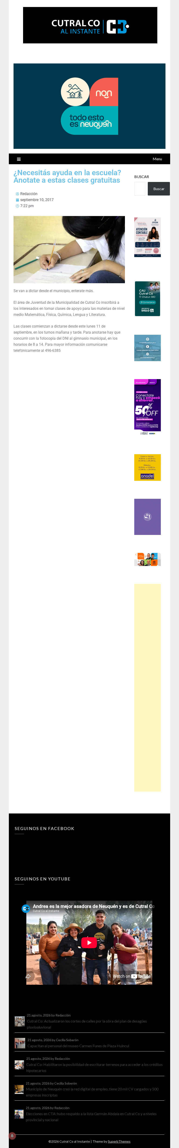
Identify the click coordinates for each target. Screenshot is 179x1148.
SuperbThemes (119, 1141)
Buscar (141, 176)
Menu (157, 159)
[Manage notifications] (12, 1136)
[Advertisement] (147, 688)
